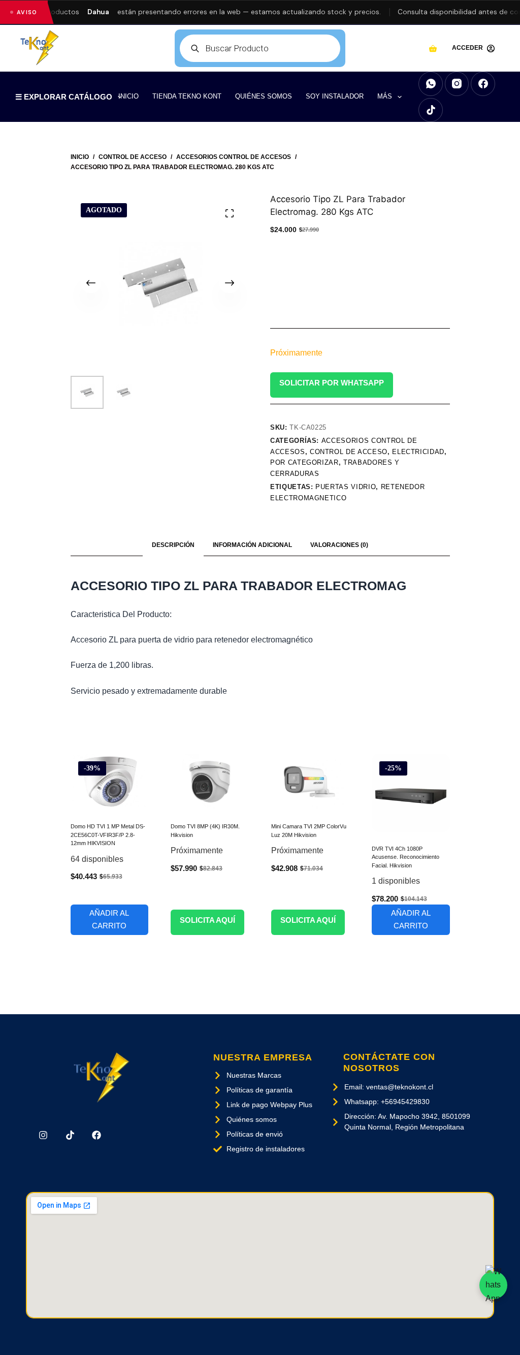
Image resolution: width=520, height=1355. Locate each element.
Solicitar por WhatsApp (331, 382)
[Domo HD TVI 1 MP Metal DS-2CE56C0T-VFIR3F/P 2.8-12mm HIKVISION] (110, 782)
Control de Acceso (348, 452)
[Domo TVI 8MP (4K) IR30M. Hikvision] (210, 782)
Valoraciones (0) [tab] (339, 545)
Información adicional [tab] (252, 545)
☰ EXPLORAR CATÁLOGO (63, 96)
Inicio (128, 96)
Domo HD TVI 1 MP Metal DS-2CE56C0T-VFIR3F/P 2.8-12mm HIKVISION (108, 834)
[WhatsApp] (430, 84)
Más (384, 96)
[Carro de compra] (433, 48)
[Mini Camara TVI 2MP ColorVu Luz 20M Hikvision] (310, 782)
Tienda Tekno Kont (186, 96)
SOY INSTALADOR (335, 96)
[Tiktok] (70, 1135)
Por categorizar (304, 462)
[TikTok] (430, 110)
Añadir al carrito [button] (109, 919)
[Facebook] (483, 84)
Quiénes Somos (263, 96)
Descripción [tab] (173, 545)
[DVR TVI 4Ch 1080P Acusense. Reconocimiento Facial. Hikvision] (411, 793)
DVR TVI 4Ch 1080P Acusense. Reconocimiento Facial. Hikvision (405, 857)
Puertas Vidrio (345, 487)
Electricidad (418, 452)
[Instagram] (457, 84)
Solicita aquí (207, 920)
